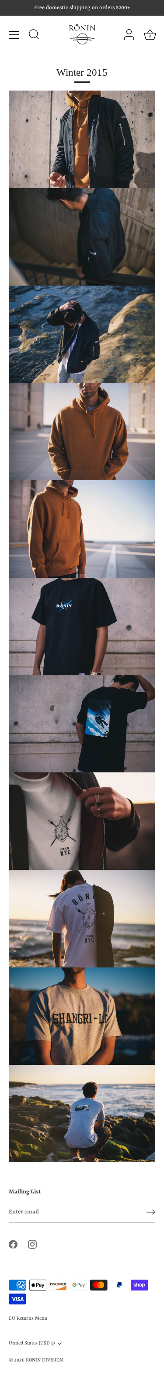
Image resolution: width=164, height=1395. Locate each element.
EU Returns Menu (28, 1318)
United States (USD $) (32, 1343)
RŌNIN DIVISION (44, 1360)
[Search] (34, 35)
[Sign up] (151, 1212)
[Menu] (14, 34)
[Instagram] (32, 1244)
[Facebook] (13, 1244)
